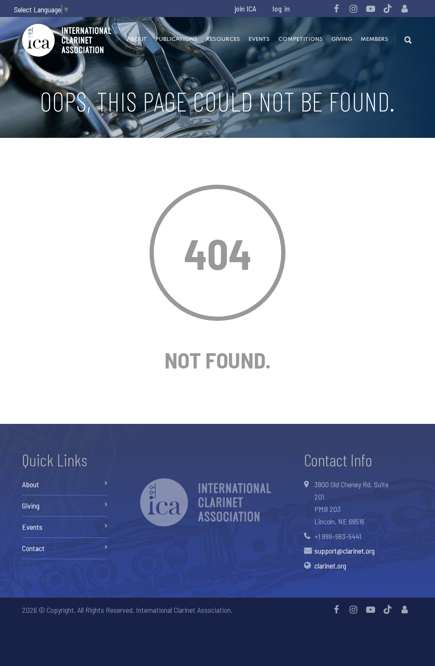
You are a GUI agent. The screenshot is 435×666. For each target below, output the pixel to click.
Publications (176, 39)
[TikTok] (387, 8)
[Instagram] (353, 8)
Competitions (300, 39)
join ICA (245, 8)
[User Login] (404, 8)
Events (259, 39)
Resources (223, 39)
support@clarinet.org (344, 550)
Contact (33, 548)
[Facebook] (336, 8)
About (137, 39)
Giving (341, 39)
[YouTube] (370, 8)
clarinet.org (330, 565)
